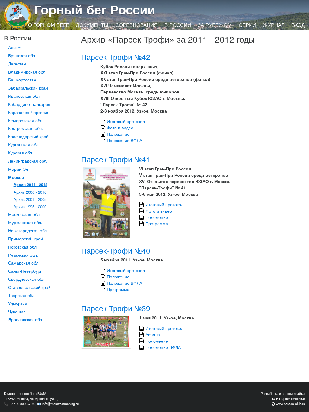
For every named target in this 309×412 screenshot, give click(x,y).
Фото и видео (120, 128)
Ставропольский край (29, 287)
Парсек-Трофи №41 (115, 159)
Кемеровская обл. (25, 120)
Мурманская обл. (25, 222)
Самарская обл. (24, 263)
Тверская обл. (22, 295)
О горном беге (48, 24)
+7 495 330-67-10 (22, 403)
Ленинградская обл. (27, 161)
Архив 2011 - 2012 (30, 184)
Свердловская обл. (27, 279)
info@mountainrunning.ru (60, 403)
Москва (16, 177)
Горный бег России (94, 9)
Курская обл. (20, 153)
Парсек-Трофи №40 (115, 250)
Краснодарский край (28, 136)
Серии (247, 24)
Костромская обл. (25, 128)
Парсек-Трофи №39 (115, 308)
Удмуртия (17, 303)
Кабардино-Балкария (29, 104)
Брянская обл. (22, 55)
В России (177, 24)
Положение (118, 134)
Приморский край (25, 239)
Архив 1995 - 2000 (30, 206)
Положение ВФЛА (124, 140)
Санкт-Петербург (25, 271)
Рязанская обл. (23, 255)
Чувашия (17, 312)
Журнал (274, 24)
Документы (92, 24)
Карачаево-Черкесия (28, 112)
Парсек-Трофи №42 (115, 57)
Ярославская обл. (25, 319)
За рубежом (215, 24)
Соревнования (136, 24)
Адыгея (15, 47)
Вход (298, 24)
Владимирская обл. (27, 72)
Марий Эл (18, 169)
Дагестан (17, 64)
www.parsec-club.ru (290, 403)
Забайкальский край (28, 88)
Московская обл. (24, 214)
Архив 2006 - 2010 (30, 192)
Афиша (152, 334)
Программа (156, 223)
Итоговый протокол (126, 121)
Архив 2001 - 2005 (30, 199)
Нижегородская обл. (28, 230)
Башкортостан (22, 80)
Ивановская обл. (24, 96)
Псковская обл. (23, 247)
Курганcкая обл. (24, 144)
